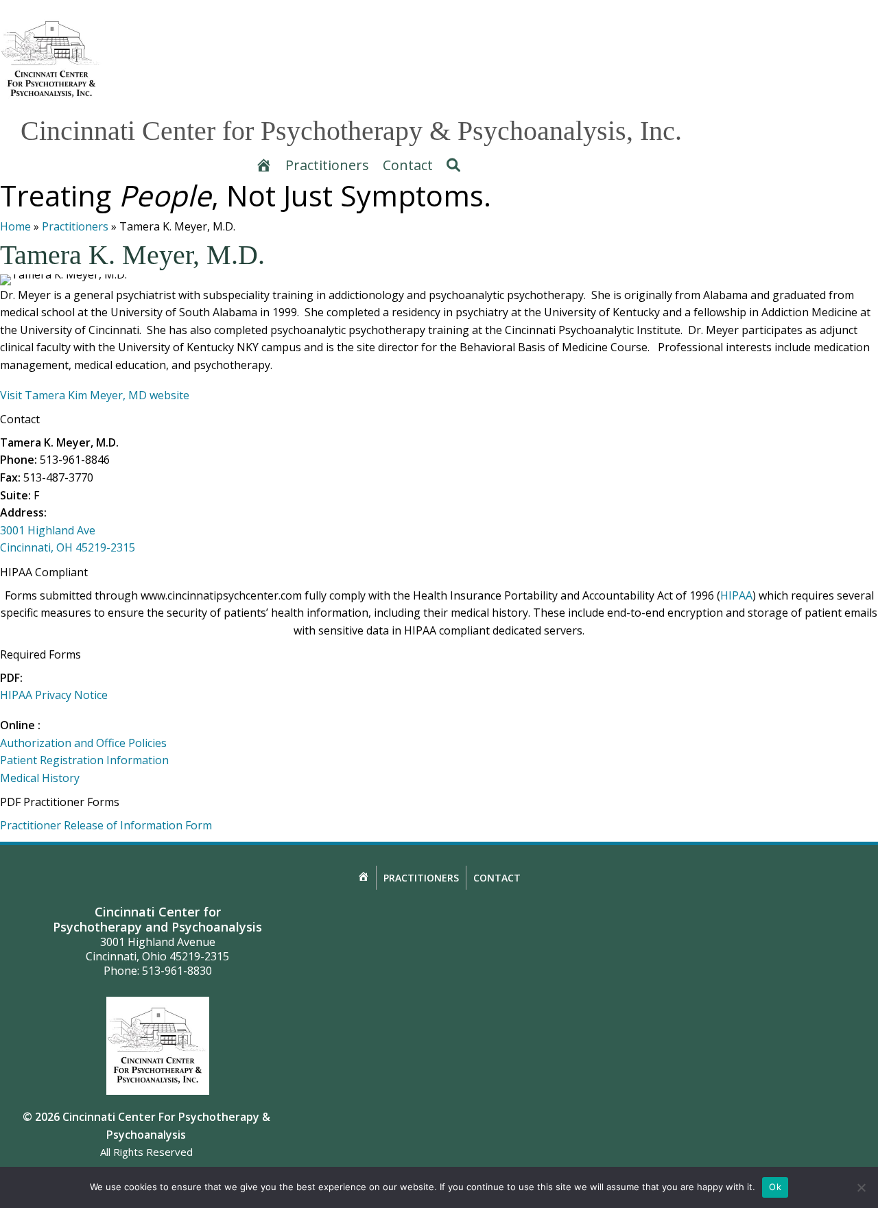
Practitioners (75, 226)
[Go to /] (55, 59)
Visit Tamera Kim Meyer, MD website (94, 395)
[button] (453, 165)
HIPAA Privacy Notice (54, 694)
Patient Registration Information (84, 760)
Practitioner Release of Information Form (106, 825)
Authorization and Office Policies (83, 742)
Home (15, 226)
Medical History (40, 777)
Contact (497, 877)
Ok (775, 1186)
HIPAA (736, 595)
